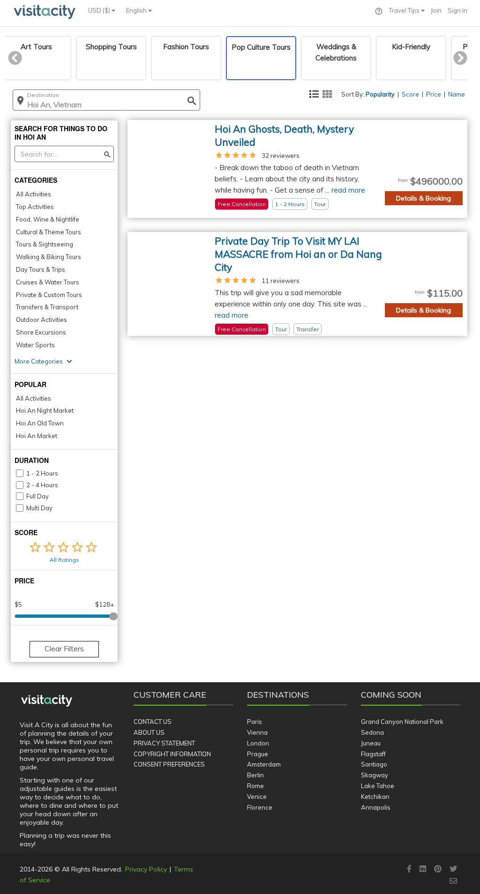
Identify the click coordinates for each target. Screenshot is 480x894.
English (137, 10)
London (258, 743)
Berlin (255, 775)
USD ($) (100, 10)
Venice (257, 796)
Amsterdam (264, 764)
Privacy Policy (146, 869)
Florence (259, 807)
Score (410, 94)
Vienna (257, 732)
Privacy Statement (164, 743)
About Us (149, 732)
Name (456, 94)
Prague (257, 754)
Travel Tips (405, 10)
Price (433, 94)
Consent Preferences (169, 764)
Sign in (457, 10)
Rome (255, 786)
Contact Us (153, 721)
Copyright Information (172, 754)
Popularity (380, 94)
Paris (254, 721)
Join (436, 10)
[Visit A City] (47, 701)
